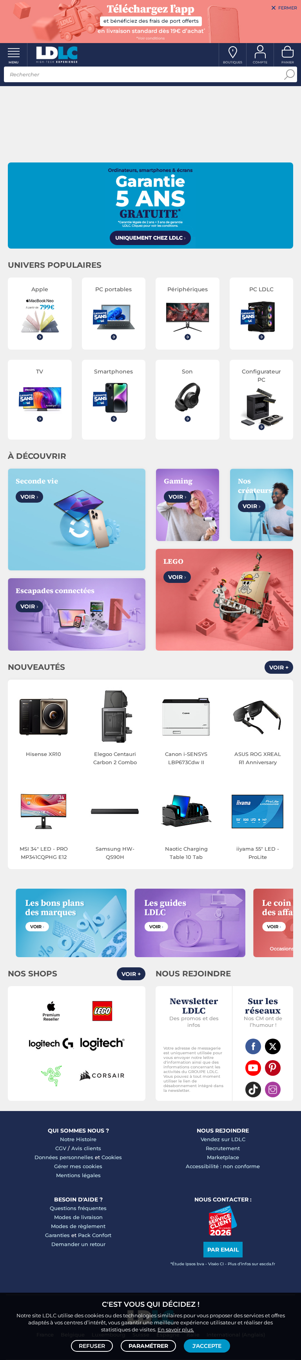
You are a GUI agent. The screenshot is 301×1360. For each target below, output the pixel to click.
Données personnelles (63, 1157)
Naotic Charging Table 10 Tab (186, 853)
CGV (60, 1148)
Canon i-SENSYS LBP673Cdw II (186, 758)
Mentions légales (78, 1175)
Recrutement (223, 1148)
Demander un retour (78, 1244)
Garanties (57, 1235)
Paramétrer (148, 1345)
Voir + (278, 667)
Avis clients (86, 1148)
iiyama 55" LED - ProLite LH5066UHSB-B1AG (257, 853)
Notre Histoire (78, 1139)
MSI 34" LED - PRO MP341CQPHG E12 (44, 853)
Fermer (287, 8)
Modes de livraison (78, 1217)
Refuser (92, 1345)
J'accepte (206, 1345)
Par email (223, 1249)
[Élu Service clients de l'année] (223, 1233)
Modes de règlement (78, 1226)
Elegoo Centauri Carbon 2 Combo (115, 758)
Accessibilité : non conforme (223, 1166)
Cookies (112, 1157)
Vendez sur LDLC (223, 1139)
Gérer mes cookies (78, 1166)
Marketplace (223, 1157)
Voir (29, 496)
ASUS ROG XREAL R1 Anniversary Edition (257, 759)
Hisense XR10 (43, 754)
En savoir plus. (176, 1329)
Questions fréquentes (78, 1208)
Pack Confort (94, 1235)
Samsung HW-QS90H (115, 853)
